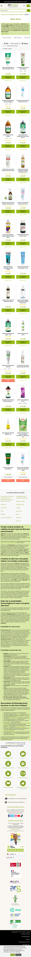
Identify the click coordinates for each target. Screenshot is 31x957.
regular (8, 726)
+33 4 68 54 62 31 (15, 829)
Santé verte (19, 511)
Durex (2, 511)
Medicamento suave (13, 14)
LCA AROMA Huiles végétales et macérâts (21, 497)
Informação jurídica (26, 936)
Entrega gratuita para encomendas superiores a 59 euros (15, 1)
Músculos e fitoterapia (6, 37)
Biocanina (3, 504)
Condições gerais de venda (24, 942)
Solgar (17, 514)
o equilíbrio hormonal (13, 717)
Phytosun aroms (20, 501)
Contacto (28, 939)
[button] (1, 5)
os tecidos (19, 714)
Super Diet (18, 517)
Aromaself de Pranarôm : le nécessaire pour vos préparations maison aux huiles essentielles (8, 499)
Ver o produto (8, 477)
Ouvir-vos (23, 758)
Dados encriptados (8, 777)
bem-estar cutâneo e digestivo (23, 716)
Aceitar (12, 954)
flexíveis (28, 714)
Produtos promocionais (12, 45)
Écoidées (3, 514)
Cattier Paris (4, 507)
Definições (18, 954)
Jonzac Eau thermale (6, 517)
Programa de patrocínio (23, 777)
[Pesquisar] (28, 10)
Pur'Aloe (18, 508)
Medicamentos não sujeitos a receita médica (23, 788)
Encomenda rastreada (8, 758)
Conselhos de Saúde (25, 934)
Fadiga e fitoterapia (17, 37)
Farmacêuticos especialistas (8, 767)
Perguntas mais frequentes (22, 767)
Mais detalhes (4, 33)
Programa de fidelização (8, 787)
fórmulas (13, 733)
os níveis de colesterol (20, 726)
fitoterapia (21, 14)
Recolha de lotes (26, 944)
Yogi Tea (18, 521)
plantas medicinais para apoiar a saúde (9, 542)
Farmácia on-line (4, 14)
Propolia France (20, 504)
